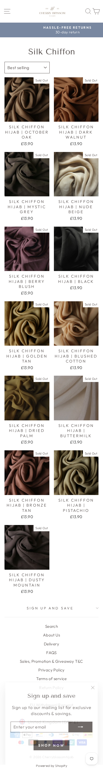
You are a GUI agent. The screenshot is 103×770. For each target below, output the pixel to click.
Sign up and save (50, 608)
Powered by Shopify (51, 765)
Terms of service (51, 678)
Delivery (51, 643)
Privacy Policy (51, 669)
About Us (51, 635)
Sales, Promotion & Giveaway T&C (51, 661)
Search (51, 626)
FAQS (51, 652)
